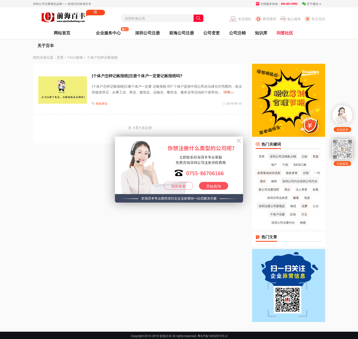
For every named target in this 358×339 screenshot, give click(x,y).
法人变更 (301, 189)
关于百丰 (46, 45)
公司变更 (211, 33)
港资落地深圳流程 (269, 173)
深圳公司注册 (147, 33)
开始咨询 (213, 185)
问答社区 (285, 33)
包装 (307, 197)
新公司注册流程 (269, 189)
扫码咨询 (342, 163)
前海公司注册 (181, 33)
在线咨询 (342, 129)
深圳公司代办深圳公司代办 (299, 181)
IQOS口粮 (299, 164)
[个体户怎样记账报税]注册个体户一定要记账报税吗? (137, 75)
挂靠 (316, 189)
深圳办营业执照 (277, 197)
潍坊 (263, 181)
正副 (304, 156)
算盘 (316, 156)
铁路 (303, 222)
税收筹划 (101, 103)
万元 (304, 214)
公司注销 (237, 33)
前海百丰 (63, 18)
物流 (293, 206)
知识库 (261, 33)
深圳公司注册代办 (283, 222)
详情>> (228, 92)
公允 (316, 206)
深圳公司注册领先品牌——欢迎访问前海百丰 (62, 3)
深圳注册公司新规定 (272, 206)
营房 (261, 156)
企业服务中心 (108, 31)
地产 (274, 164)
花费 (304, 206)
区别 (293, 214)
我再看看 (178, 185)
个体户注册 (277, 214)
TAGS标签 (75, 57)
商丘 (287, 189)
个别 (285, 164)
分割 (306, 173)
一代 (317, 173)
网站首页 (62, 33)
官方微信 (313, 3)
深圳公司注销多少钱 (283, 156)
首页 (60, 57)
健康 (296, 197)
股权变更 (292, 173)
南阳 (274, 181)
